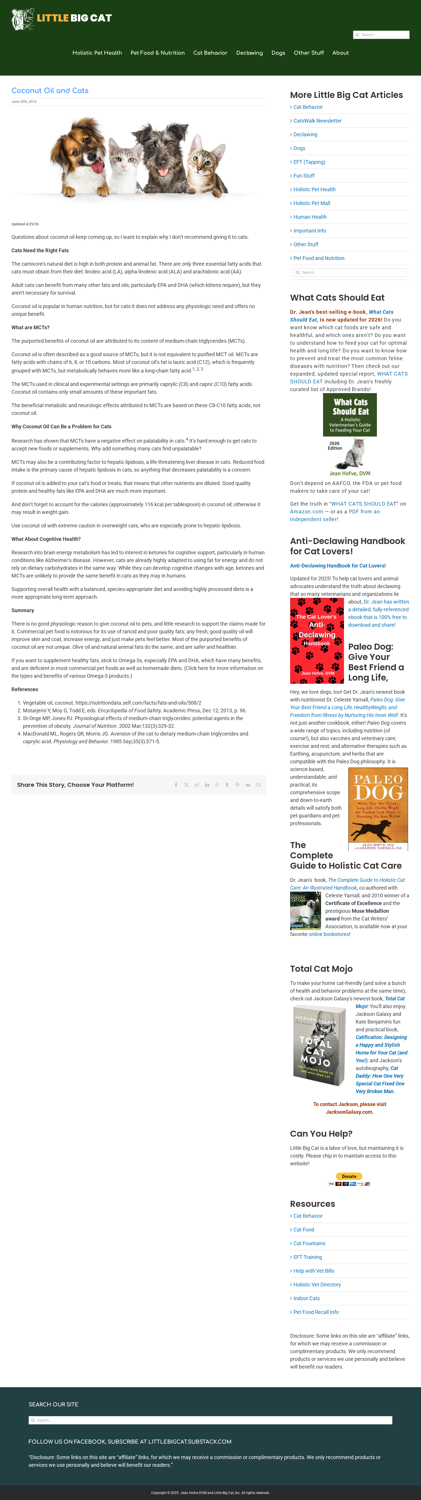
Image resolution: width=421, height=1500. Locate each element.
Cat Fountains (309, 1243)
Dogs (299, 148)
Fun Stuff (304, 176)
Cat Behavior (308, 107)
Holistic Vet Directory (317, 1285)
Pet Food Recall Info (316, 1312)
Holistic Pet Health (315, 189)
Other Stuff (306, 244)
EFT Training (308, 1257)
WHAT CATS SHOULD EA (362, 504)
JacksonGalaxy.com (349, 1112)
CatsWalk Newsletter (318, 121)
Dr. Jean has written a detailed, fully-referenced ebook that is (378, 609)
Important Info (310, 231)
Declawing (305, 134)
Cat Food (304, 1230)
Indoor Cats (307, 1298)
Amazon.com (306, 511)
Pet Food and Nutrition (319, 258)
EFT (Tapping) (309, 162)
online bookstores (329, 934)
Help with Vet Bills (314, 1271)
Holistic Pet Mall (312, 203)
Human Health (310, 217)
